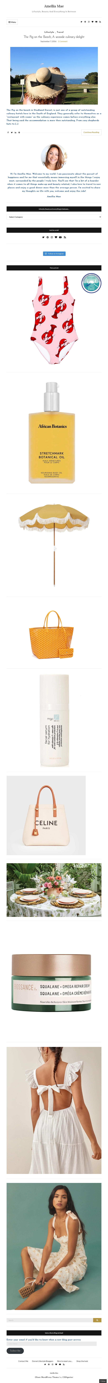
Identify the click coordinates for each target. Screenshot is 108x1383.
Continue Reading (91, 132)
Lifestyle (49, 32)
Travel (60, 32)
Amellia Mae (54, 6)
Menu (13, 22)
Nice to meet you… (65, 1361)
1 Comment (63, 41)
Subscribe (15, 1351)
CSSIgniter (68, 1377)
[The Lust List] (54, 320)
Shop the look (82, 1361)
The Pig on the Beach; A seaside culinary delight (54, 37)
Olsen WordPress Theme (47, 1377)
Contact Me (23, 1361)
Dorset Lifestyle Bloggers (42, 1361)
